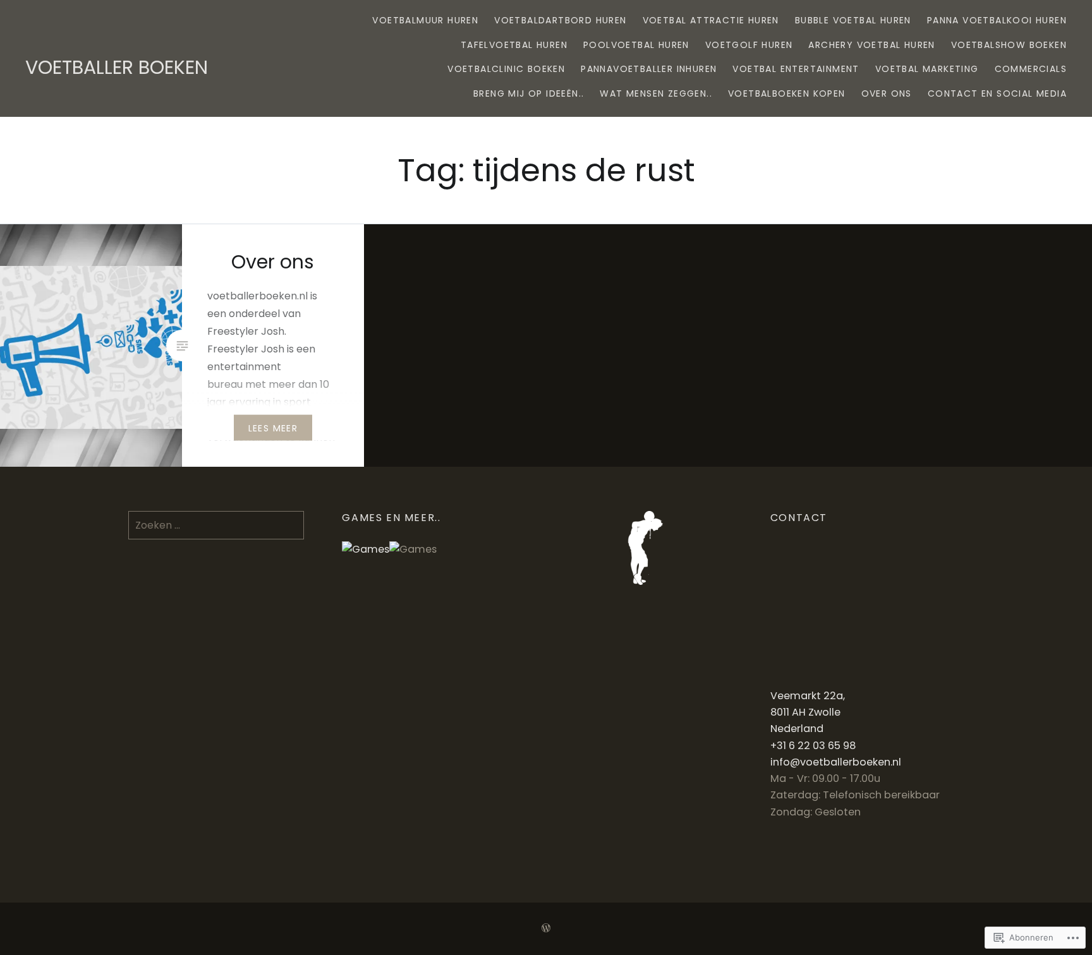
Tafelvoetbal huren (514, 45)
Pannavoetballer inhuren (649, 69)
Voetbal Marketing (927, 69)
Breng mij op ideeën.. (528, 93)
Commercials (1031, 69)
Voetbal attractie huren (711, 20)
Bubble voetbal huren (853, 20)
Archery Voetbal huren (871, 45)
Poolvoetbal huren (636, 45)
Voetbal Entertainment (795, 69)
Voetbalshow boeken (1009, 45)
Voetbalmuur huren (425, 20)
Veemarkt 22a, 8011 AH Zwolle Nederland (807, 712)
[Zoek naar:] (216, 525)
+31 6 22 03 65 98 (813, 745)
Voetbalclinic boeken (506, 69)
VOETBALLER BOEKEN (116, 67)
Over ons (886, 93)
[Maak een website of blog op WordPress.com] (546, 928)
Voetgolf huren (749, 45)
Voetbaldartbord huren (560, 20)
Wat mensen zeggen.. (656, 93)
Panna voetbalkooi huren (997, 20)
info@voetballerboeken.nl (835, 762)
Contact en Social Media (997, 93)
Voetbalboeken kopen (787, 93)
